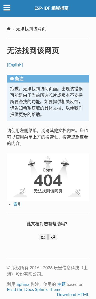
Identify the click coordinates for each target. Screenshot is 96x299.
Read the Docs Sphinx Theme (34, 289)
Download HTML (73, 295)
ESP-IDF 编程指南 (51, 8)
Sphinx (23, 284)
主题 (61, 284)
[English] (15, 65)
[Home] (9, 29)
